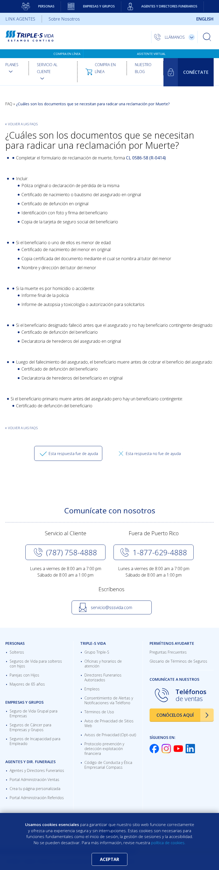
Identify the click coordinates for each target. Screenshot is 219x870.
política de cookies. (168, 842)
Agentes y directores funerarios (169, 6)
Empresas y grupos (99, 6)
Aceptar (109, 859)
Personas (46, 6)
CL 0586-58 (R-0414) (146, 158)
